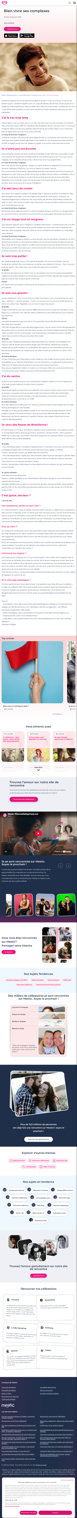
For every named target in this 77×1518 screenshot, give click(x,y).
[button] (74, 3)
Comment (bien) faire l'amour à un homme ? (56, 1451)
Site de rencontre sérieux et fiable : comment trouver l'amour (18, 1417)
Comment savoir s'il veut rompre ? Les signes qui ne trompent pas (18, 1447)
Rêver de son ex (38, 1213)
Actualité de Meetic (9, 1390)
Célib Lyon (67, 980)
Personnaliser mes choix (28, 1512)
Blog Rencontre (12, 95)
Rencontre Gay (61, 1161)
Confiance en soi (36, 95)
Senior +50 (20, 1213)
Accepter (55, 1512)
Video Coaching (49, 1167)
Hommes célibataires (19, 1198)
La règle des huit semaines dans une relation (18, 1454)
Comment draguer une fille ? (16, 980)
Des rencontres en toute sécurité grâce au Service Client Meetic (55, 1438)
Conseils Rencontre (24, 95)
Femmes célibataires (61, 1205)
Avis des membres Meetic (49, 1393)
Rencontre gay (64, 1198)
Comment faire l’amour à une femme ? (16, 1451)
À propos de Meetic (9, 1387)
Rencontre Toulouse (40, 1190)
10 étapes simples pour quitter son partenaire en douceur (56, 1442)
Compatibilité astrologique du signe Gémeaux (18, 1434)
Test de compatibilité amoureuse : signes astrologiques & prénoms (55, 1455)
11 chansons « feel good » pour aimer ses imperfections (11, 739)
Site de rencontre (46, 1390)
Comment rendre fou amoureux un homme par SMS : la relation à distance (19, 1430)
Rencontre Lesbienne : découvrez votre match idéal (57, 1421)
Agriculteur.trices (59, 1213)
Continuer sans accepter (67, 1480)
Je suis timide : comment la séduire (64, 738)
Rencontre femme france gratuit (48, 985)
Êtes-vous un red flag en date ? (16, 706)
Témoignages (31, 1167)
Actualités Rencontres (48, 1387)
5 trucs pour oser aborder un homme (38, 738)
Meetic (4, 95)
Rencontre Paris (41, 1221)
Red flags (40, 1205)
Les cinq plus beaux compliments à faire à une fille (18, 1426)
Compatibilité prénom (65, 1190)
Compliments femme (16, 1190)
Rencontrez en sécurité (10, 1396)
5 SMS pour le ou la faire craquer (52, 1425)
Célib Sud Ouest (38, 980)
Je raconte (8, 952)
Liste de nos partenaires (12, 1506)
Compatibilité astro (43, 1198)
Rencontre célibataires (40, 1161)
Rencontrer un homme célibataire (14, 1421)
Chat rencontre (53, 980)
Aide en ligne (6, 1393)
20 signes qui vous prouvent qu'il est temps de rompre (19, 1442)
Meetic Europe (41, 1465)
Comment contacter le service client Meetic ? (56, 1434)
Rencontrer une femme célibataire (52, 1416)
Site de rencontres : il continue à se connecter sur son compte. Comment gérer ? (18, 1438)
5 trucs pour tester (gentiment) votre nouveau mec (18, 1459)
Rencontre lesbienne (24, 985)
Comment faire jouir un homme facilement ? (56, 1447)
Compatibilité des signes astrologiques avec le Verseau (57, 1430)
